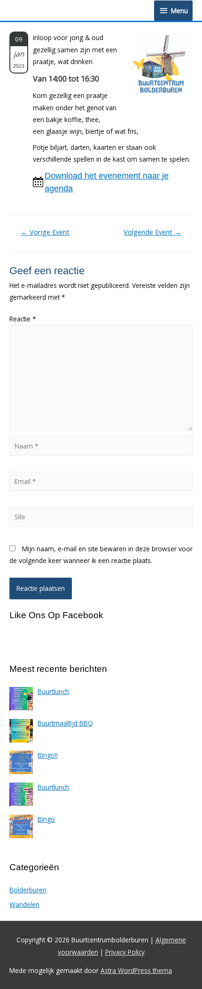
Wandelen (24, 904)
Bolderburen (28, 889)
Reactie (22, 318)
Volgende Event (152, 232)
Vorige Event (45, 232)
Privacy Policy (125, 952)
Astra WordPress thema (136, 970)
